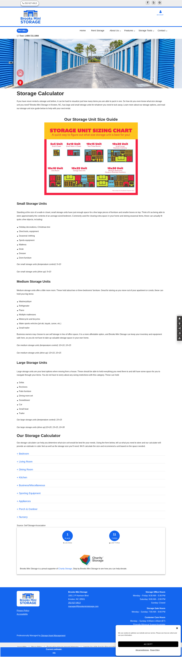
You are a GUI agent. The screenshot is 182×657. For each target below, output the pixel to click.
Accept (148, 644)
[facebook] (147, 3)
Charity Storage (65, 569)
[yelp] (154, 3)
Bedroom (23, 453)
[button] (177, 628)
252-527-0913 (74, 603)
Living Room (25, 461)
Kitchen (22, 477)
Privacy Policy (155, 650)
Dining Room (25, 469)
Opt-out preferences (142, 650)
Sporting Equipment (29, 493)
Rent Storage (97, 30)
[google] (160, 3)
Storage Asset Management (53, 635)
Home (83, 30)
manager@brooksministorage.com (83, 606)
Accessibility (22, 614)
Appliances (24, 501)
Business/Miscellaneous (31, 485)
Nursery (22, 517)
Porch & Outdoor (27, 509)
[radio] (20, 73)
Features (128, 30)
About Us (114, 30)
